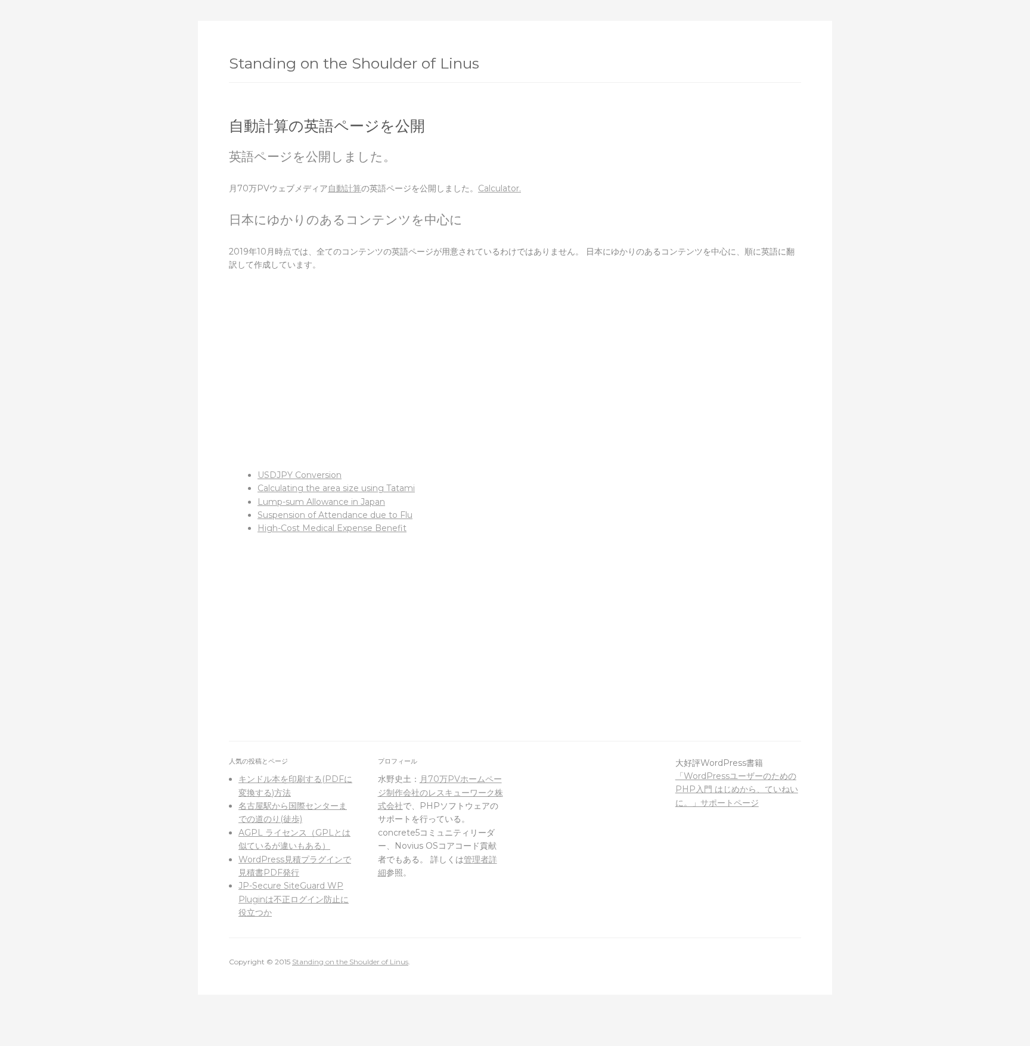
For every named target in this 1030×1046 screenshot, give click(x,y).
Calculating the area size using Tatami (336, 488)
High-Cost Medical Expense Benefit (332, 528)
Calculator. (499, 188)
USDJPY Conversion (300, 475)
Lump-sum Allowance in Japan (321, 501)
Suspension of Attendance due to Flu (335, 515)
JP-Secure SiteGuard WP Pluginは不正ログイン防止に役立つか (293, 899)
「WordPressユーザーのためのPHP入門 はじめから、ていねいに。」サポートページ (736, 789)
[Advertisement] (515, 370)
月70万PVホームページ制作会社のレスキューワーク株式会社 (440, 792)
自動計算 (344, 188)
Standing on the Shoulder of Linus (354, 63)
